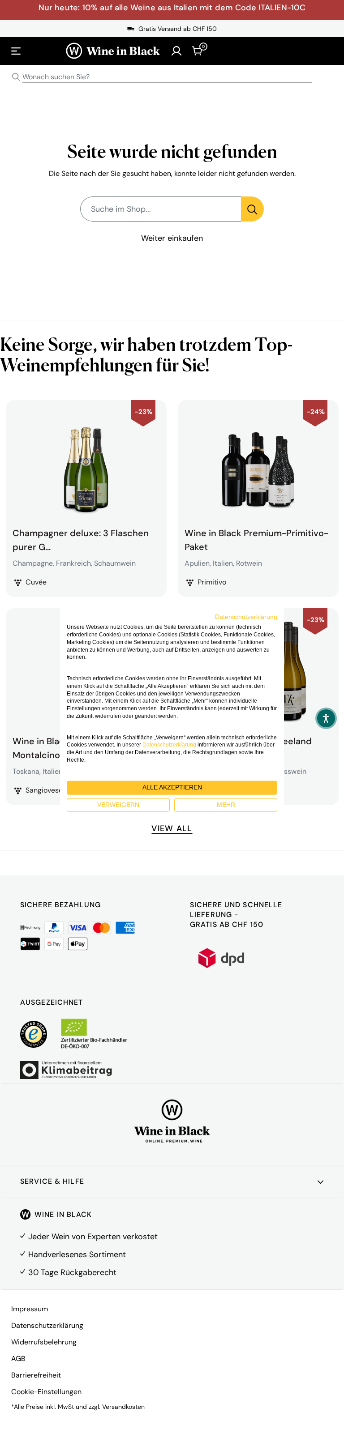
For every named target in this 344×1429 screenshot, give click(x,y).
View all (171, 828)
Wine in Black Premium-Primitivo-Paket (256, 538)
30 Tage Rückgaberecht (72, 1272)
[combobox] (172, 77)
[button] (326, 718)
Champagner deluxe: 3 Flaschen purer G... (81, 538)
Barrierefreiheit (36, 1375)
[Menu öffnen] (16, 51)
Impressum (29, 1309)
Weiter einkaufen (172, 238)
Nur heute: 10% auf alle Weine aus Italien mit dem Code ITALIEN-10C (172, 7)
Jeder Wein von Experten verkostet (93, 1236)
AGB (18, 1358)
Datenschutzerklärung (47, 1325)
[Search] (16, 77)
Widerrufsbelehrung (44, 1342)
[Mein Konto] (176, 51)
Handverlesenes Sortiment (77, 1254)
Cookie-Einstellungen (46, 1391)
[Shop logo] (113, 50)
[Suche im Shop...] (252, 209)
